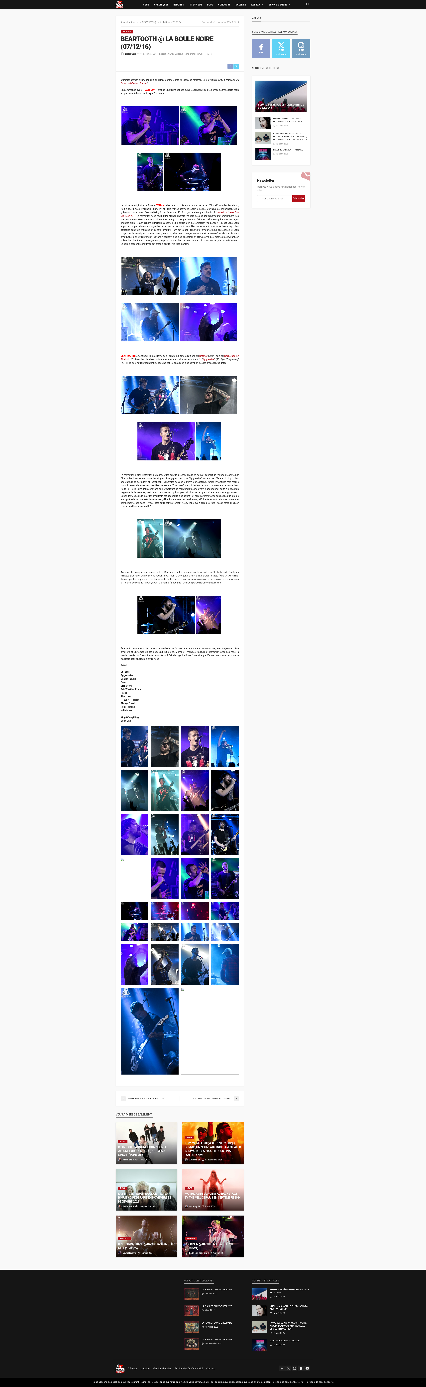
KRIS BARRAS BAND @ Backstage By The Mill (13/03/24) (145, 1246)
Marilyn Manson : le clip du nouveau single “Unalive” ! (287, 120)
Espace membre (278, 4)
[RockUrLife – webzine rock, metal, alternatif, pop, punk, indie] (120, 1368)
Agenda (255, 4)
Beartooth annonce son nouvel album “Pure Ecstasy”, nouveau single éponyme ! (142, 1151)
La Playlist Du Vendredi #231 (217, 1339)
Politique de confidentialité (189, 1368)
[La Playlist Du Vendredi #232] (191, 1327)
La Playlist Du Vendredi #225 (217, 1306)
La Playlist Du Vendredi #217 (217, 1289)
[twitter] (288, 1368)
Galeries (240, 4)
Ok (302, 1382)
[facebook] (282, 1368)
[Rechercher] (307, 4)
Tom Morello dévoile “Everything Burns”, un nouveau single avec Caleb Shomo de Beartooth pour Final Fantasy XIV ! (213, 1148)
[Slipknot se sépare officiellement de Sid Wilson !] (281, 96)
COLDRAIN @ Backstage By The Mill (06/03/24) (210, 1246)
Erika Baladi (130, 54)
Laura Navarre (129, 1253)
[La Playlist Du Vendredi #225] (191, 1310)
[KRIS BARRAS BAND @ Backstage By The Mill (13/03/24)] (146, 1236)
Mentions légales (162, 1368)
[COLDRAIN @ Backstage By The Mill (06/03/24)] (213, 1236)
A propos (132, 1368)
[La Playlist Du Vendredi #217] (191, 1294)
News (146, 4)
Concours (224, 4)
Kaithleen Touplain (198, 1253)
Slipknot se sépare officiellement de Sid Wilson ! (281, 106)
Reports (178, 4)
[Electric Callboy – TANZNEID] (263, 154)
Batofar (203, 356)
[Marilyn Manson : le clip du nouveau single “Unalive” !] (263, 123)
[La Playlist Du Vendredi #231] (191, 1344)
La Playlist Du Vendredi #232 (217, 1323)
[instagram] (294, 1368)
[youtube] (307, 1368)
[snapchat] (301, 1368)
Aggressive (208, 359)
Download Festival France (133, 83)
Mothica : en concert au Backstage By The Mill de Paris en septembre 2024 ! (213, 1197)
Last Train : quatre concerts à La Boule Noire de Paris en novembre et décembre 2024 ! (144, 1197)
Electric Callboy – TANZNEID (288, 149)
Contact (210, 1368)
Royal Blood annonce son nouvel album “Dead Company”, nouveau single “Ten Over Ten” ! (290, 136)
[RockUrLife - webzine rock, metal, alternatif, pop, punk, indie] (119, 4)
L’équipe (145, 1368)
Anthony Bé (128, 1160)
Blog (210, 4)
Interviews (195, 4)
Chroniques (161, 4)
